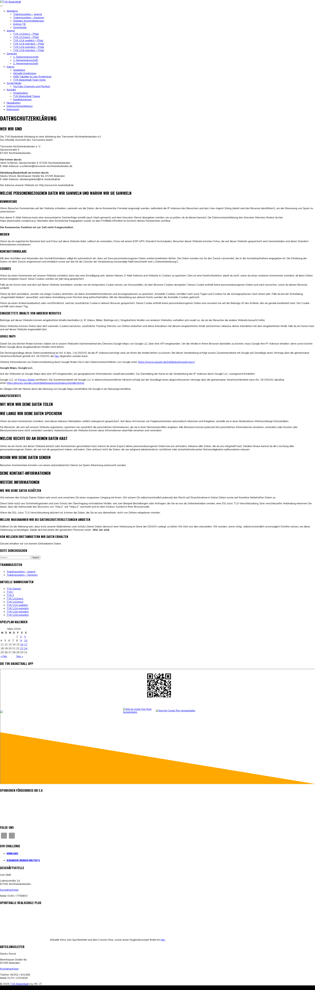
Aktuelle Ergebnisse (24, 73)
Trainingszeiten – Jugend (27, 14)
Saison (10, 66)
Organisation (20, 92)
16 (21, 644)
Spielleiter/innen (22, 99)
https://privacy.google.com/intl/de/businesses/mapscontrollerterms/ (45, 383)
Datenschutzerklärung (19, 106)
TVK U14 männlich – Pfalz (28, 43)
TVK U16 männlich (18, 611)
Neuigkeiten (14, 102)
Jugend (11, 30)
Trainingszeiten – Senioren (28, 17)
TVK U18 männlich (18, 614)
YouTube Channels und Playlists (31, 86)
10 (25, 640)
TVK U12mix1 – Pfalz (26, 33)
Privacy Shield (26, 379)
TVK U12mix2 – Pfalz (26, 37)
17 (25, 644)
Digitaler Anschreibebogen (28, 20)
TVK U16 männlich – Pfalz (28, 47)
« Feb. (3, 656)
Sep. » (19, 656)
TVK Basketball (19, 983)
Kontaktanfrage (9, 889)
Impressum (13, 109)
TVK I (10, 592)
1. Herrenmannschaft (25, 60)
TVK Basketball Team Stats (29, 79)
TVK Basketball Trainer (26, 96)
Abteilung (12, 10)
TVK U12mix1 (15, 598)
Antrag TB (19, 24)
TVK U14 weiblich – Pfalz (28, 40)
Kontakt (11, 89)
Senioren (12, 53)
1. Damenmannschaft (26, 56)
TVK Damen (14, 588)
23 (21, 648)
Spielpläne (19, 70)
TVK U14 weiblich (17, 605)
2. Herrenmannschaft (25, 63)
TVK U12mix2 (15, 601)
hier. (163, 939)
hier (57, 356)
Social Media (14, 83)
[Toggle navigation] (1, 5)
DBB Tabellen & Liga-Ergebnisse (32, 76)
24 (25, 648)
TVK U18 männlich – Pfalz (28, 50)
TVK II (10, 595)
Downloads (20, 27)
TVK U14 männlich (18, 608)
